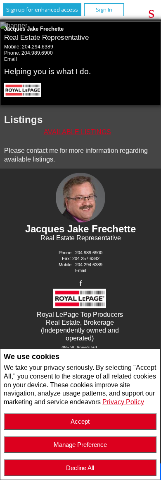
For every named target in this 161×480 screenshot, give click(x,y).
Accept (80, 421)
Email (10, 59)
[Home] (23, 91)
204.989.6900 (37, 53)
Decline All (80, 467)
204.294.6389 (37, 46)
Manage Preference (80, 444)
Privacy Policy (123, 401)
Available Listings (77, 131)
